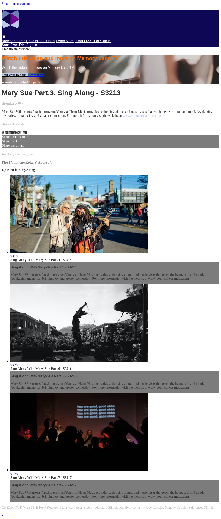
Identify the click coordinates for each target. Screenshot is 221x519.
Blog (86, 507)
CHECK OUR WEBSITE (20, 507)
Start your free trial (15, 75)
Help (128, 507)
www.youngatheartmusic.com (143, 115)
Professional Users (40, 41)
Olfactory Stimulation (109, 507)
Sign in (105, 41)
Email (23, 132)
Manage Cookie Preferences (184, 507)
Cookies (159, 507)
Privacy (147, 507)
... (92, 507)
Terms (136, 507)
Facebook (9, 132)
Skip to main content (16, 3)
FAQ (42, 507)
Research (53, 507)
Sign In (31, 45)
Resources (75, 507)
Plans (64, 507)
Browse (8, 41)
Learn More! (65, 41)
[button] (4, 36)
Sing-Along (9, 103)
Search (20, 41)
